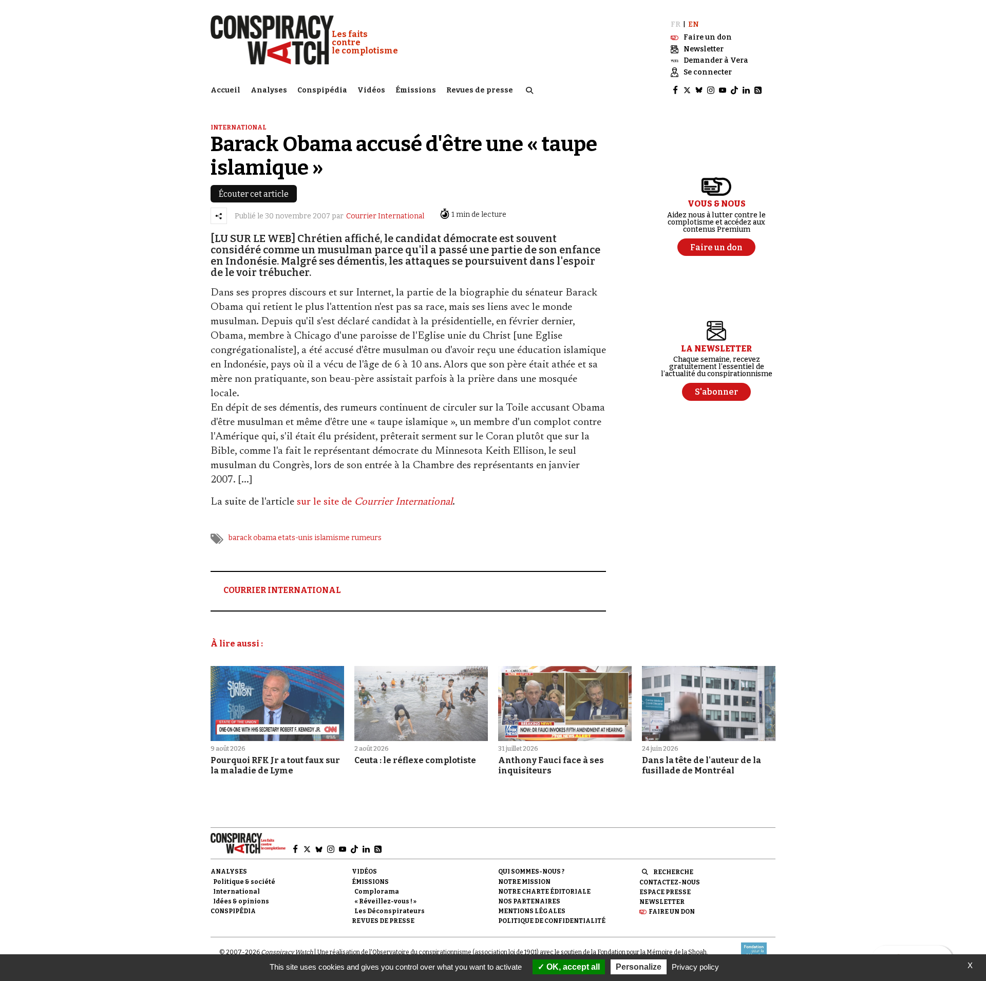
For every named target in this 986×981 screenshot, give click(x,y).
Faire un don (672, 911)
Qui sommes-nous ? (531, 871)
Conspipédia (322, 90)
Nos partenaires (529, 901)
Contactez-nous (669, 882)
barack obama (252, 537)
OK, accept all (572, 967)
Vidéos (371, 90)
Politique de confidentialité (551, 920)
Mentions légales (531, 911)
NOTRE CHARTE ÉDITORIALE (544, 891)
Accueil (225, 90)
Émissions (415, 90)
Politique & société (244, 881)
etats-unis (295, 537)
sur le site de (374, 502)
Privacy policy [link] (695, 967)
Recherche (673, 872)
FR (675, 24)
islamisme (332, 537)
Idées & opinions (241, 901)
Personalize (638, 967)
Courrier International (385, 216)
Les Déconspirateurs (389, 911)
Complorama (376, 891)
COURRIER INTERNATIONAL (282, 590)
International (239, 127)
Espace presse (665, 892)
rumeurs (366, 537)
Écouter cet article (254, 194)
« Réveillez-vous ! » (385, 901)
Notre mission (524, 881)
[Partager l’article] (219, 216)
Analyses (269, 90)
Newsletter (662, 901)
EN (693, 24)
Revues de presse (479, 90)
